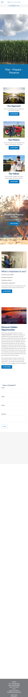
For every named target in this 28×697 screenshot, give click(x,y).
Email (2, 396)
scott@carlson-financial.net (14, 692)
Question (3, 414)
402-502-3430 (15, 683)
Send (4, 426)
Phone (3, 405)
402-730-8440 (16, 685)
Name (3, 387)
